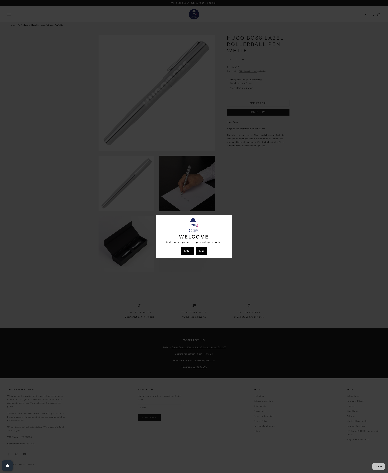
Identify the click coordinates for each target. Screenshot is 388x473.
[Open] (7, 465)
